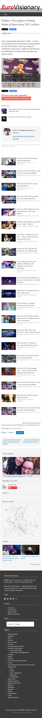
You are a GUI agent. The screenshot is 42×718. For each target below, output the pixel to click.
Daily (4, 432)
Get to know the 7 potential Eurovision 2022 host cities (26, 304)
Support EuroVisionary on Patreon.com (17, 98)
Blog (9, 638)
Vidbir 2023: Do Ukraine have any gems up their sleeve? (28, 291)
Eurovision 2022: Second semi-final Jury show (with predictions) (28, 409)
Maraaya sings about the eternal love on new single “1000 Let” (28, 223)
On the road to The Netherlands (19, 652)
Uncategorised (12, 693)
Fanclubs (10, 654)
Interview (10, 658)
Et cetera (10, 644)
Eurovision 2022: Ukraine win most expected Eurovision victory (27, 344)
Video (9, 695)
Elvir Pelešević (35, 226)
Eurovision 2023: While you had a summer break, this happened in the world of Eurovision (28, 318)
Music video (11, 679)
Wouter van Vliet (35, 334)
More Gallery (34, 564)
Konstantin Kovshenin (26, 712)
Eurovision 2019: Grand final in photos (20, 117)
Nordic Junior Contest (14, 683)
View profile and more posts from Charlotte (24, 137)
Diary (11, 669)
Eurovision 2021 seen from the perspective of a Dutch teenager (27, 249)
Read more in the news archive (31, 423)
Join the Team (12, 610)
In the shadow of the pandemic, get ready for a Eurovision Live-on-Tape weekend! (28, 280)
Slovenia (4, 34)
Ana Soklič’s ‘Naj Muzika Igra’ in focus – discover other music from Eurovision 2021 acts (28, 236)
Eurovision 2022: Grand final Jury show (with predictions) (28, 356)
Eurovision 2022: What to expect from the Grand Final (27, 159)
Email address (6, 428)
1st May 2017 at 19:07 (18, 33)
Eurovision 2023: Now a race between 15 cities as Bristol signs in (28, 331)
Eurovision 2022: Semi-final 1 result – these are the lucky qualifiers (28, 172)
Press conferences (35, 33)
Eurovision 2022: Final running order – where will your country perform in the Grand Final (27, 370)
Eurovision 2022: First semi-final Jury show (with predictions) (27, 197)
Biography (11, 636)
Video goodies (14, 677)
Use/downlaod (34, 79)
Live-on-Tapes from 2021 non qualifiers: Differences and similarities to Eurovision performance (26, 264)
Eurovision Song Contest (15, 648)
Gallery (27, 33)
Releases (11, 689)
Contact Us (11, 608)
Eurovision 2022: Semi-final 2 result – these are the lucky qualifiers (28, 383)
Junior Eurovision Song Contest (17, 660)
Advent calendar (13, 634)
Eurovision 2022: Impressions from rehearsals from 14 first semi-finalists (28, 211)
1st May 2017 (5, 145)
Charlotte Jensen (35, 175)
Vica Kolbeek (34, 253)
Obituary (10, 685)
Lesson (10, 662)
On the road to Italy (16, 650)
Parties (12, 671)
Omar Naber (32, 145)
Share (13, 29)
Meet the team (12, 612)
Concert (10, 640)
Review (10, 691)
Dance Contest (12, 642)
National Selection (13, 681)
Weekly (11, 432)
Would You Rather (13, 697)
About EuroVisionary (14, 614)
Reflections (11, 687)
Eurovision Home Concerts (16, 646)
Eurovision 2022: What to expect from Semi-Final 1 (27, 184)
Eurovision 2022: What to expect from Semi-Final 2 (27, 396)
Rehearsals (13, 675)
